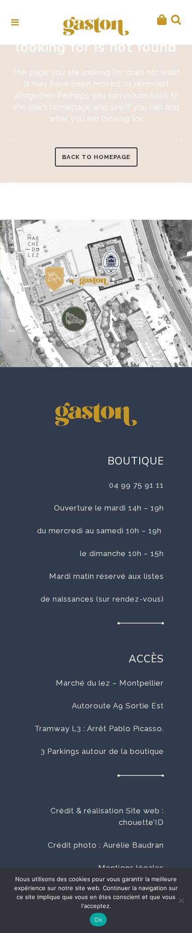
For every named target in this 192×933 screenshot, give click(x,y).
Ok (98, 919)
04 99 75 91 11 (136, 485)
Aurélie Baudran (133, 845)
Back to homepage (96, 157)
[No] (180, 900)
